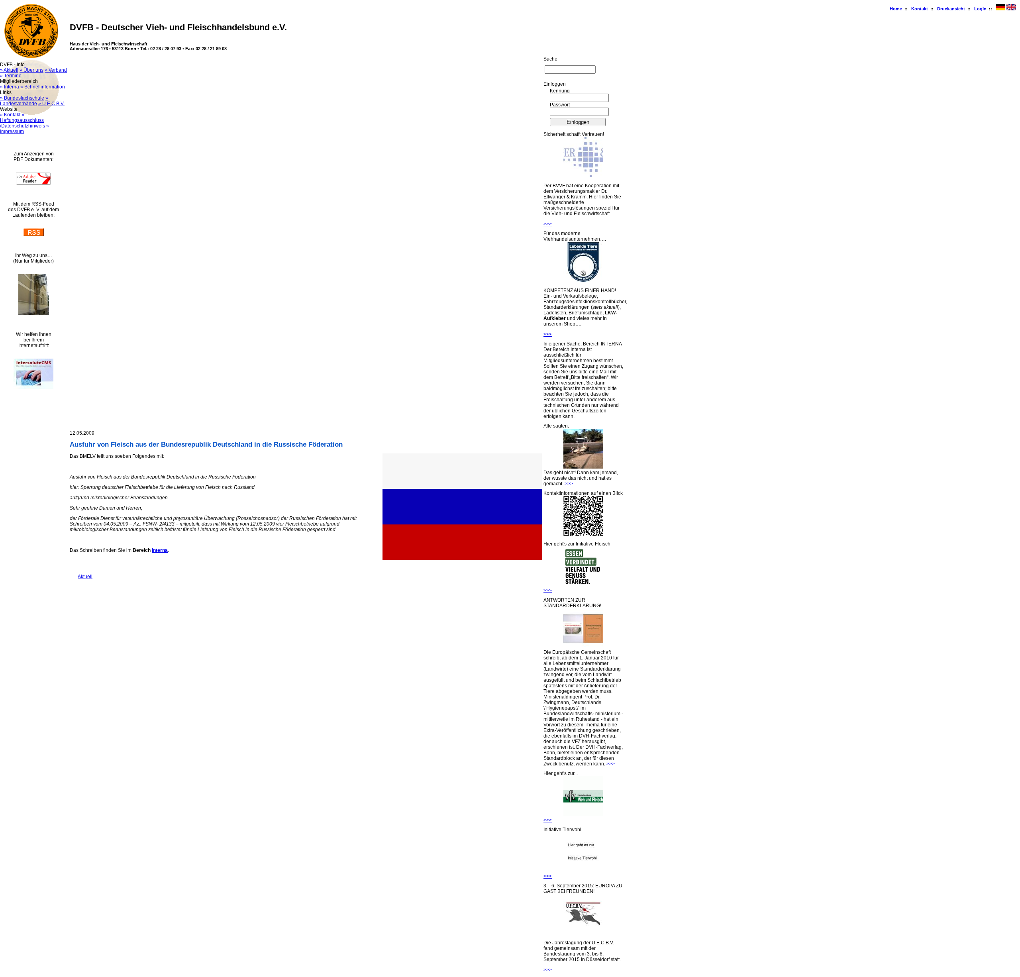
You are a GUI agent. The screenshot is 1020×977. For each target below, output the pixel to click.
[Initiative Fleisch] (583, 585)
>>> (547, 224)
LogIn (980, 8)
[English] (1011, 8)
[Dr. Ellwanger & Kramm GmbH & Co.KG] (583, 175)
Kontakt (919, 8)
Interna (160, 550)
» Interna (9, 87)
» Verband (56, 70)
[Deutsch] (1000, 8)
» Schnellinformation (42, 87)
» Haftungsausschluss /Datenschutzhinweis (22, 120)
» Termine (11, 75)
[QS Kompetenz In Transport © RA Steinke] (583, 280)
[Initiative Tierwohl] (583, 870)
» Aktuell (9, 70)
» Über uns (31, 70)
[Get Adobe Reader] (33, 183)
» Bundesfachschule (22, 98)
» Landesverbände (24, 100)
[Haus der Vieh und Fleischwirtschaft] (33, 313)
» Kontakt (10, 115)
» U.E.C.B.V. (51, 103)
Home (896, 8)
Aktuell (81, 576)
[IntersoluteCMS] (33, 387)
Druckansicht (951, 8)
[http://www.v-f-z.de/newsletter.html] (583, 814)
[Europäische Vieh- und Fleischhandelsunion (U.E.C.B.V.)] (583, 932)
